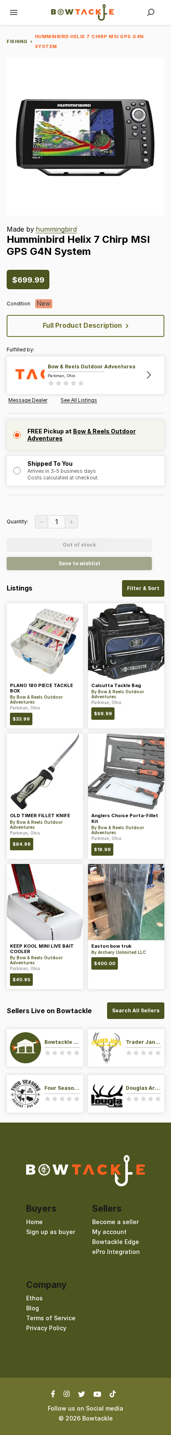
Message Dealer (27, 400)
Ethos (34, 1298)
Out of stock (79, 545)
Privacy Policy (46, 1327)
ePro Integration (116, 1251)
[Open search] (150, 12)
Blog (32, 1308)
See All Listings (79, 400)
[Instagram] (66, 1394)
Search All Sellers (135, 1010)
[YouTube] (97, 1394)
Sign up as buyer (50, 1231)
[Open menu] (13, 12)
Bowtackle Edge (115, 1241)
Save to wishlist (79, 563)
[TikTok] (112, 1394)
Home (34, 1221)
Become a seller (115, 1221)
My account (109, 1231)
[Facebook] (55, 1394)
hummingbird (56, 229)
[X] (81, 1394)
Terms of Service (51, 1317)
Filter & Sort (143, 588)
